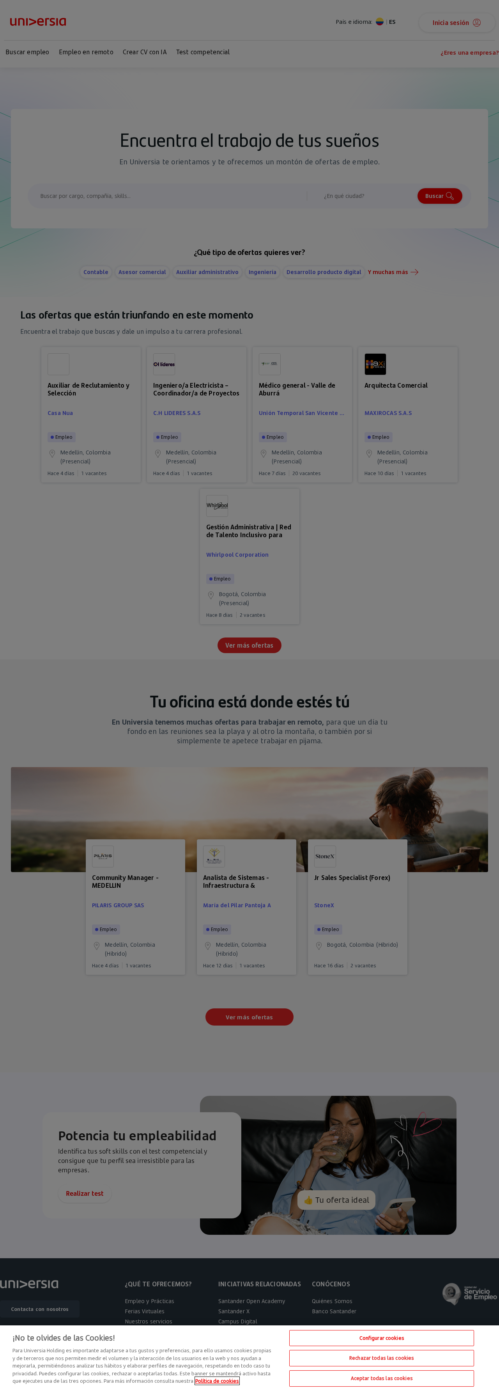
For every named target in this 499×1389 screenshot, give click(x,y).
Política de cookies (217, 1380)
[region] (249, 1357)
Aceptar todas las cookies (382, 1378)
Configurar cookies (381, 1337)
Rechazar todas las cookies (381, 1357)
